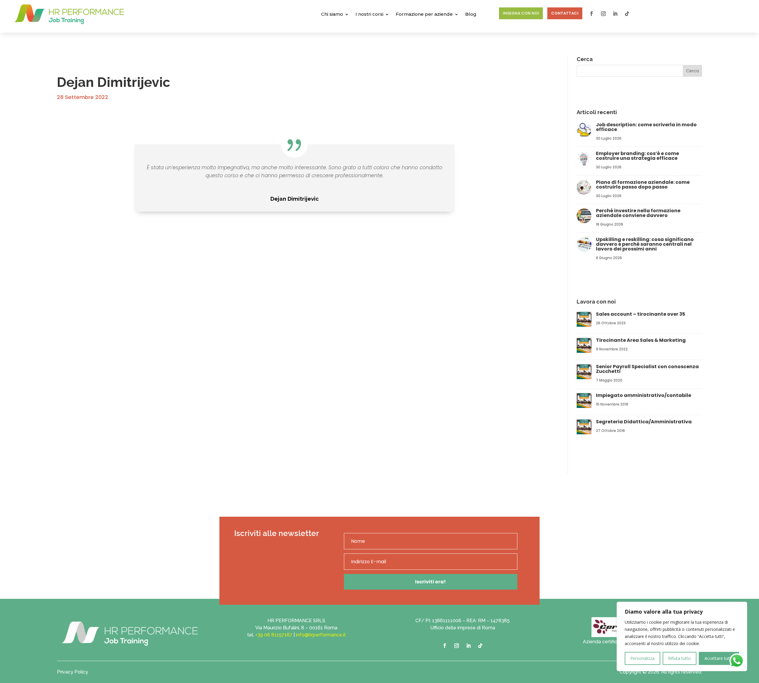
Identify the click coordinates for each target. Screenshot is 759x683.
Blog (470, 14)
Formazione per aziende (424, 14)
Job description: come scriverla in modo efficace (646, 127)
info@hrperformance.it (321, 635)
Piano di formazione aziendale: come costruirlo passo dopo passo (643, 184)
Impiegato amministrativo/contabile (643, 395)
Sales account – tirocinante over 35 (640, 314)
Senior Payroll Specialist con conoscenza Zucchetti (647, 369)
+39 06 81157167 (273, 635)
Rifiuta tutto (679, 658)
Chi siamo (332, 14)
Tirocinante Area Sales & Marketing (641, 340)
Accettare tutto (719, 658)
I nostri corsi (369, 14)
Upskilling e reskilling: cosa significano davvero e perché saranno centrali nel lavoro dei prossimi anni (645, 244)
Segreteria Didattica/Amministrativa (644, 421)
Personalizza (642, 658)
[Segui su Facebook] (591, 13)
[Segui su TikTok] (627, 13)
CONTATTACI (564, 13)
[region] (682, 636)
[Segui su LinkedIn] (615, 13)
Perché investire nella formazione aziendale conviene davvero (638, 213)
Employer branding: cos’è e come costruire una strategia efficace (637, 156)
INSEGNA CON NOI (521, 13)
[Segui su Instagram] (603, 13)
